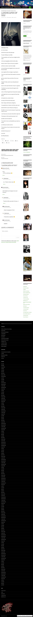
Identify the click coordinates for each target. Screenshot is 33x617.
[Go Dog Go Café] (30, 102)
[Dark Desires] (25, 116)
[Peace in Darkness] (30, 132)
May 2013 (2, 564)
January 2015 (3, 533)
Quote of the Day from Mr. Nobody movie (7, 155)
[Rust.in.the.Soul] (25, 102)
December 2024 (3, 376)
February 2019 (3, 456)
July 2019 (2, 448)
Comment (17, 237)
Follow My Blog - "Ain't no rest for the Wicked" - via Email (27, 28)
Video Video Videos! (4, 344)
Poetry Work (3, 336)
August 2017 (3, 484)
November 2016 (3, 498)
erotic (11, 149)
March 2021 (2, 420)
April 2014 (2, 547)
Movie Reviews (3, 335)
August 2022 (3, 401)
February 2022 (3, 407)
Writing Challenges (3, 346)
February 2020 (3, 439)
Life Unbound (25, 310)
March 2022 (2, 406)
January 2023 (3, 398)
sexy (13, 150)
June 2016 (2, 506)
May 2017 (2, 489)
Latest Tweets (25, 150)
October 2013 (3, 556)
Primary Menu (32, 7)
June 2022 (2, 404)
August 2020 (3, 429)
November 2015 (3, 517)
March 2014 (2, 548)
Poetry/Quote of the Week (5, 338)
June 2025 (2, 370)
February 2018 (3, 475)
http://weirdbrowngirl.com (26, 313)
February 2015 (3, 531)
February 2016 (3, 512)
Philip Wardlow (9, 17)
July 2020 (2, 431)
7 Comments (14, 17)
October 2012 (3, 575)
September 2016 (3, 501)
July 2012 (2, 580)
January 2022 (3, 409)
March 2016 (2, 511)
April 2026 (2, 365)
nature (17, 149)
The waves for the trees (4, 158)
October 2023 (3, 385)
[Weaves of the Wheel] (30, 93)
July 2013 (2, 561)
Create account (3, 590)
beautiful (7, 149)
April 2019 (2, 453)
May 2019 (2, 451)
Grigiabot (24, 289)
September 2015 (3, 520)
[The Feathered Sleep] (30, 115)
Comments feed (3, 595)
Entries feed (3, 593)
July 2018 (2, 467)
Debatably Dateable (26, 294)
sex (8, 150)
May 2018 (2, 470)
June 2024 (2, 379)
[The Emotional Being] (25, 106)
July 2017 (2, 486)
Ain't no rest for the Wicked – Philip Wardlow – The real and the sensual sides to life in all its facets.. (14, 7)
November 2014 (3, 536)
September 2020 (3, 428)
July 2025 (2, 368)
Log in (2, 592)
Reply (4, 175)
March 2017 (2, 492)
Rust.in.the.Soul (25, 295)
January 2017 (3, 495)
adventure (3, 149)
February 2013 (3, 569)
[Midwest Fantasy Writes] (30, 110)
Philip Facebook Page (26, 155)
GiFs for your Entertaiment (4, 332)
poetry (6, 150)
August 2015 (3, 522)
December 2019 (3, 442)
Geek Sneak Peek (25, 315)
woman (16, 150)
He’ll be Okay (3, 356)
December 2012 (3, 572)
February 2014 (3, 550)
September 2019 (3, 445)
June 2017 (2, 487)
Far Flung (2, 358)
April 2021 (2, 418)
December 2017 (3, 478)
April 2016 (2, 509)
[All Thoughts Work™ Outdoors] (25, 123)
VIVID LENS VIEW (25, 309)
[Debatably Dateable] (30, 97)
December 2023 (3, 382)
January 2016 (3, 514)
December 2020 (3, 423)
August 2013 (3, 559)
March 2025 (2, 373)
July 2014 (2, 542)
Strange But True (3, 341)
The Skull (2, 353)
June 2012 (2, 581)
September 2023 (3, 387)
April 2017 (2, 490)
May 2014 (2, 545)
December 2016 (3, 497)
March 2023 (2, 395)
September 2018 (3, 464)
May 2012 (2, 583)
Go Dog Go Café (25, 297)
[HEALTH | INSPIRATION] (25, 97)
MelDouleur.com (25, 300)
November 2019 (3, 443)
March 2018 (2, 473)
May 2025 (2, 371)
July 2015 (2, 523)
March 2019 (2, 454)
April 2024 (2, 381)
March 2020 (2, 437)
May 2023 (2, 393)
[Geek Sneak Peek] (25, 128)
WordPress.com (3, 596)
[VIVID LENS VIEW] (30, 119)
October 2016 (3, 500)
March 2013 (2, 567)
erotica (14, 149)
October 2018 (3, 462)
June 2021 (2, 415)
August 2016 (3, 503)
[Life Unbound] (30, 123)
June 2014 (2, 544)
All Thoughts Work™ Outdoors (27, 312)
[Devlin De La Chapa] (30, 89)
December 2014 (3, 534)
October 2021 (3, 412)
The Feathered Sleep (26, 307)
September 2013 (3, 558)
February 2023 (3, 396)
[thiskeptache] (25, 89)
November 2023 (3, 384)
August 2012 (3, 578)
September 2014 (3, 539)
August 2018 (3, 465)
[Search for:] (27, 23)
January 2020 (3, 440)
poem (2, 150)
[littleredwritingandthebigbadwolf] (25, 110)
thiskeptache (25, 286)
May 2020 (2, 434)
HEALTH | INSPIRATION (26, 292)
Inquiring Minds (3, 333)
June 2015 (2, 525)
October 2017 (3, 481)
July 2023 (2, 390)
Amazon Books (3, 330)
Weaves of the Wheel (26, 291)
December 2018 (3, 459)
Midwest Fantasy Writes (26, 304)
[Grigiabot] (25, 93)
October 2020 (3, 426)
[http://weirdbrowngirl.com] (30, 128)
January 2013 (3, 570)
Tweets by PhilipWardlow (26, 152)
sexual (11, 150)
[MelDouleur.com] (30, 106)
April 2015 (2, 528)
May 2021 (2, 417)
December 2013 (3, 553)
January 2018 (3, 476)
